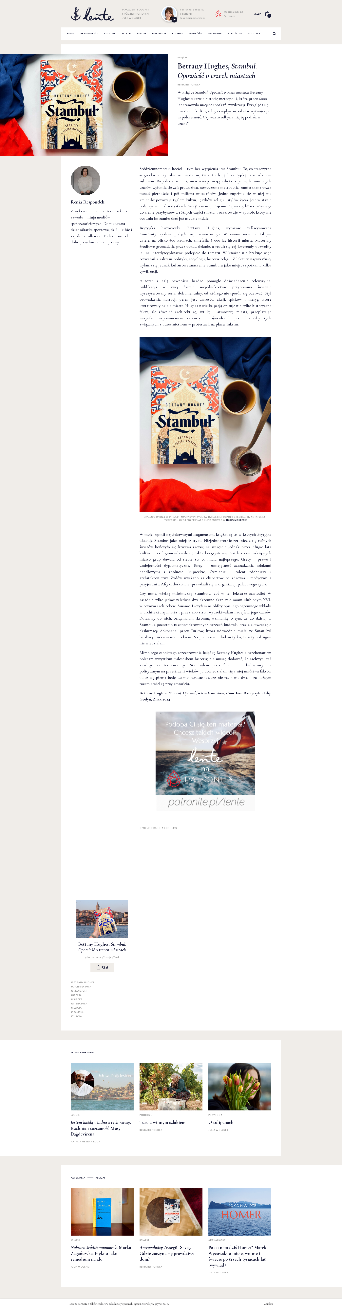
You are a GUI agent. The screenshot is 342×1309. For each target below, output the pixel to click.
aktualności (89, 33)
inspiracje (159, 33)
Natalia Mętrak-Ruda (85, 1141)
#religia (76, 1007)
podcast (254, 33)
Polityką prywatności (156, 1303)
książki (126, 33)
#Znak (116, 957)
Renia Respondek (189, 84)
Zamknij (269, 1303)
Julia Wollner (218, 1130)
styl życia (235, 33)
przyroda (215, 33)
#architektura (81, 986)
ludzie (141, 33)
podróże (195, 33)
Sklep (70, 33)
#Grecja (76, 995)
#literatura (79, 1003)
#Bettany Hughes (82, 982)
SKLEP (257, 13)
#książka (77, 999)
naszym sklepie (236, 520)
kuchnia (177, 33)
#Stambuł (77, 1012)
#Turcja (107, 957)
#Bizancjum (79, 990)
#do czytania (93, 957)
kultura (110, 33)
